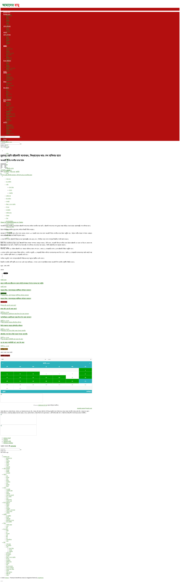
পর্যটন (7, 184)
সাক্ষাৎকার (8, 51)
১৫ (85, 377)
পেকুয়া (7, 23)
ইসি (7, 148)
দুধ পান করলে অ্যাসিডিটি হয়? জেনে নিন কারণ (12, 342)
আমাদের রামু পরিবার (10, 227)
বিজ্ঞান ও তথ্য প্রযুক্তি (10, 204)
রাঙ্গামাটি (7, 29)
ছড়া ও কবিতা (8, 54)
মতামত (4, 46)
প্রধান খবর (8, 179)
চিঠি (7, 95)
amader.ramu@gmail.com (84, 408)
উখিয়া (7, 17)
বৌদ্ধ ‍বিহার (11, 187)
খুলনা (7, 37)
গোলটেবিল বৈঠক (9, 49)
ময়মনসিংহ (8, 39)
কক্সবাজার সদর (9, 16)
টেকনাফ (7, 21)
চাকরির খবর (8, 196)
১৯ (46, 381)
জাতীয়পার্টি (8, 77)
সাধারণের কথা (9, 94)
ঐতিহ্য (7, 108)
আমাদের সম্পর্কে (7, 438)
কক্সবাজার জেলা (6, 12)
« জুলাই (3, 391)
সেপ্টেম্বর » (89, 391)
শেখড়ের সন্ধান (9, 69)
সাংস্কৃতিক (8, 210)
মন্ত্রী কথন (8, 132)
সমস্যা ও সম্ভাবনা (10, 224)
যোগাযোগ (5, 439)
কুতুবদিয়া (8, 19)
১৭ (20, 381)
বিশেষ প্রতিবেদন (7, 60)
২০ (59, 381)
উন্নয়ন (7, 207)
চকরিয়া (7, 20)
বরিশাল (7, 38)
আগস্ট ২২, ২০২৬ (5, 312)
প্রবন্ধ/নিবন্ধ (9, 98)
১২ (46, 377)
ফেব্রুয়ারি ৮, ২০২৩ (5, 170)
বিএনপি (7, 75)
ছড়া (7, 96)
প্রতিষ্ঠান (8, 71)
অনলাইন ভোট (9, 97)
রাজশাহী (7, 42)
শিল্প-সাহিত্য (6, 150)
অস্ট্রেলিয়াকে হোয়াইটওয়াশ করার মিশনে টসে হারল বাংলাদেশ (16, 317)
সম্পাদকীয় (8, 47)
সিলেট (7, 44)
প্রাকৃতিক (11, 193)
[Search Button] (20, 137)
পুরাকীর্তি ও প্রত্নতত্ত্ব (10, 114)
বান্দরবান (7, 28)
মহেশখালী (8, 32)
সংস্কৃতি (7, 201)
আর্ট (7, 162)
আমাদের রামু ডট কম (42, 405)
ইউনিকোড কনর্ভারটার (8, 443)
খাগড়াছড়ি (8, 30)
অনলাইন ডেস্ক (10, 168)
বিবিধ (4, 176)
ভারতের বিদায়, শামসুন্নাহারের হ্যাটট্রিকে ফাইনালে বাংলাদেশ (16, 298)
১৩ (59, 377)
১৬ (7, 381)
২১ (72, 381)
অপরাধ (7, 129)
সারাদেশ (5, 32)
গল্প (6, 90)
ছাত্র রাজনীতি (9, 80)
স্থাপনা (10, 190)
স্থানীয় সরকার (9, 142)
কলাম (7, 56)
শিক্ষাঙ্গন (7, 215)
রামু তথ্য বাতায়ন (9, 221)
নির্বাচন (4, 81)
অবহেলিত (8, 66)
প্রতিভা (7, 63)
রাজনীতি (5, 72)
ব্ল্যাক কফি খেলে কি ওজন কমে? (9, 309)
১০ (20, 377)
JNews (7, 577)
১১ (33, 377)
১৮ (33, 381)
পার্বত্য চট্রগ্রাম (7, 26)
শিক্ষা (7, 218)
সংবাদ (7, 173)
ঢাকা (7, 34)
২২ (85, 381)
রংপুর (7, 41)
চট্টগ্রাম (7, 35)
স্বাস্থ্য (7, 134)
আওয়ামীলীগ (8, 74)
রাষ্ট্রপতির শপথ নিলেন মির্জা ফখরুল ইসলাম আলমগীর (14, 334)
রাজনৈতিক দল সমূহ (10, 133)
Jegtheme (40, 577)
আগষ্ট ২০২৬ (46, 363)
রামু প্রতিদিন (8, 181)
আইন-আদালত (9, 131)
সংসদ (7, 145)
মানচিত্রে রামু (8, 212)
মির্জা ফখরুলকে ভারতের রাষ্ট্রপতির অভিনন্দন (11, 325)
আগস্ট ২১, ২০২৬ (5, 346)
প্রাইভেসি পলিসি (7, 441)
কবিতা (7, 153)
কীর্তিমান (7, 62)
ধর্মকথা (7, 50)
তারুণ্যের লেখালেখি (10, 85)
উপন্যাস (7, 92)
